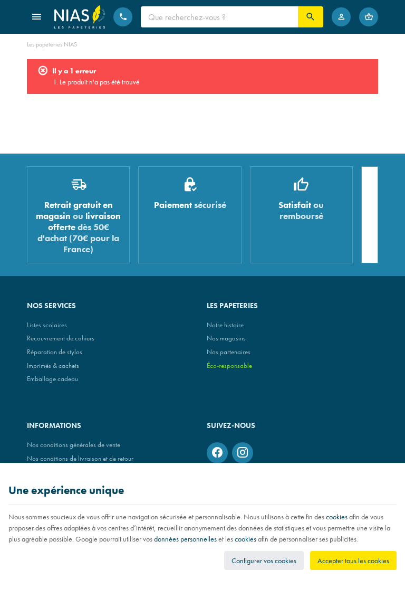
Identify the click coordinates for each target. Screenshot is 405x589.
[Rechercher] (310, 16)
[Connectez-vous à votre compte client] (341, 17)
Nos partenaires (228, 351)
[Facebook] (217, 452)
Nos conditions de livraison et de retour (80, 458)
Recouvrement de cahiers (60, 338)
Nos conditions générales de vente (73, 444)
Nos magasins (226, 338)
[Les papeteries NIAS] (79, 17)
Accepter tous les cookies (353, 560)
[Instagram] (242, 452)
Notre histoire (225, 324)
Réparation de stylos (54, 351)
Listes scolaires (47, 324)
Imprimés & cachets (53, 365)
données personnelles (185, 539)
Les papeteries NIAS (52, 44)
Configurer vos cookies (264, 560)
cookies (337, 516)
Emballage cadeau (52, 378)
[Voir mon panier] (368, 17)
